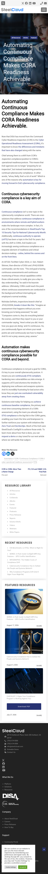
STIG (35, 462)
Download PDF (24, 706)
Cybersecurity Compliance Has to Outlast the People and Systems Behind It (23, 658)
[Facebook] (4, 454)
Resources (8, 790)
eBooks (12, 501)
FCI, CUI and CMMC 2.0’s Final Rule (37, 470)
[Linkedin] (8, 454)
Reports (12, 518)
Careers (7, 822)
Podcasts (13, 511)
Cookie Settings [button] (11, 867)
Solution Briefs (15, 522)
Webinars (13, 529)
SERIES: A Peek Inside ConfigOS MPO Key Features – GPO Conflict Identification (22, 618)
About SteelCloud (11, 819)
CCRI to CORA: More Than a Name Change (11, 470)
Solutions (8, 787)
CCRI (16, 459)
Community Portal (11, 842)
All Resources (16, 38)
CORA (41, 459)
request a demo (9, 436)
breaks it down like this (24, 305)
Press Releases (15, 515)
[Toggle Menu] (44, 10)
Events (12, 505)
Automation (8, 459)
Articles (25, 38)
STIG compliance (9, 415)
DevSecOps (20, 426)
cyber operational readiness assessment (17, 462)
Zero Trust (6, 426)
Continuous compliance (12, 212)
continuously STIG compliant (28, 376)
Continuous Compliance (29, 459)
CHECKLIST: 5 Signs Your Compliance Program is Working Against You (21, 697)
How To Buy (8, 827)
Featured (34, 38)
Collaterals (14, 498)
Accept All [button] (23, 867)
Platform (7, 784)
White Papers (14, 532)
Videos (12, 525)
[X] (13, 454)
